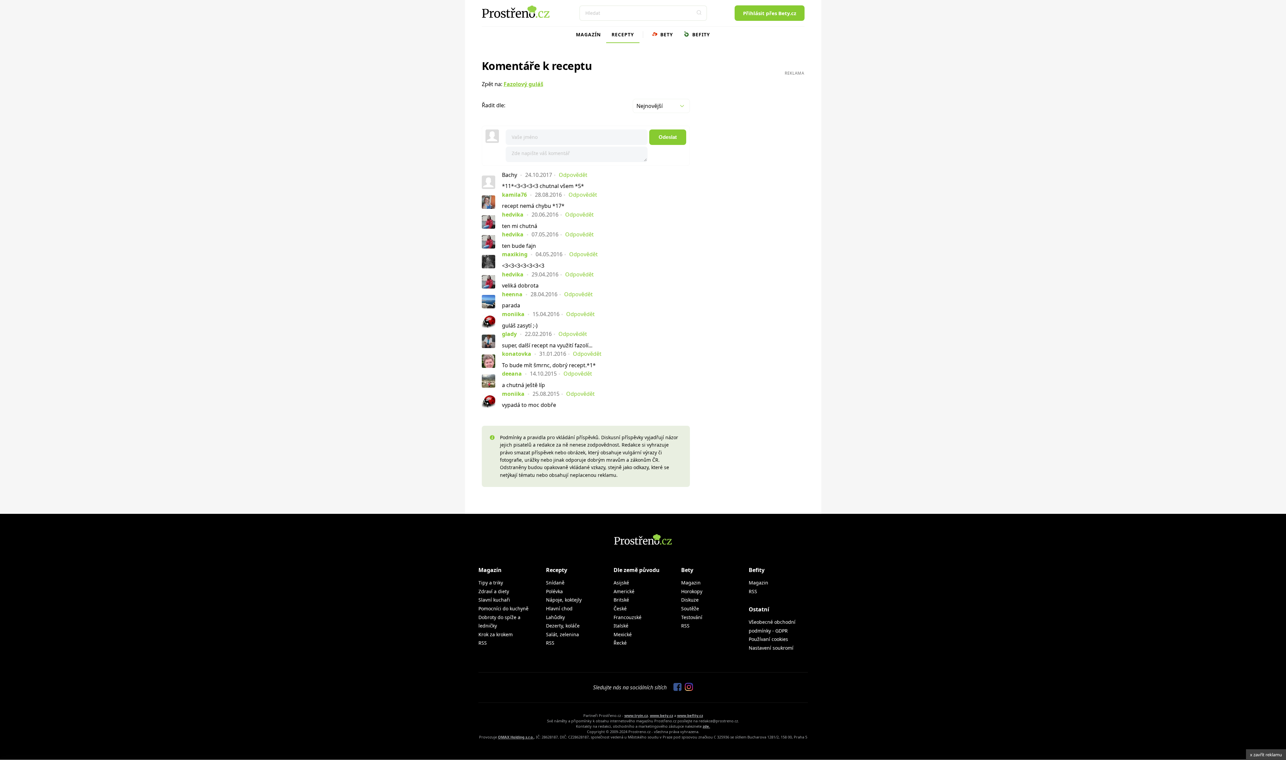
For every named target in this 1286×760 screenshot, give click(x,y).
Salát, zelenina (562, 634)
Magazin (691, 582)
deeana (512, 373)
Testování (691, 617)
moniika (513, 314)
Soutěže (690, 608)
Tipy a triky (490, 582)
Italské (621, 625)
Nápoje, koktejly (564, 600)
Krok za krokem (495, 634)
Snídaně (555, 582)
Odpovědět (573, 175)
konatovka (516, 353)
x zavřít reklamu (1266, 755)
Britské (621, 600)
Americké (624, 591)
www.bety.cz (661, 715)
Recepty (623, 34)
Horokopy (691, 591)
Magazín (588, 34)
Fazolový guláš (523, 84)
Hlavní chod (559, 608)
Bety (666, 34)
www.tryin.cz (636, 715)
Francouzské (627, 617)
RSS (482, 643)
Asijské (621, 582)
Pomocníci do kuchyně (503, 608)
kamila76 (514, 194)
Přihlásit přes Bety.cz (769, 13)
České (620, 608)
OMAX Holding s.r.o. (516, 736)
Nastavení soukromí (771, 648)
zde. (706, 726)
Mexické (623, 634)
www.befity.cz (690, 715)
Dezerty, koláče (563, 625)
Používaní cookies (768, 639)
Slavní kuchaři (494, 600)
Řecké (620, 643)
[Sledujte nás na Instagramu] (687, 687)
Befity (700, 34)
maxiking (515, 254)
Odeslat (668, 137)
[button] (699, 13)
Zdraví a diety (493, 591)
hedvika (512, 214)
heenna (512, 294)
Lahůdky (555, 617)
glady (509, 334)
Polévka (554, 591)
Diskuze (690, 600)
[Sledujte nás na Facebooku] (675, 687)
